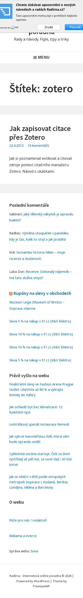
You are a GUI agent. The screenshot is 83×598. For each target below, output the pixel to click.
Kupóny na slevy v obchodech (42, 293)
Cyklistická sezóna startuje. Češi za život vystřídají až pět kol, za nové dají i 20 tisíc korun (40, 459)
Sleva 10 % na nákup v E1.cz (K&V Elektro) (41, 334)
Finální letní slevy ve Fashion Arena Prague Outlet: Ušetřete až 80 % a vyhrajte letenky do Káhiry (41, 389)
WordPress (42, 581)
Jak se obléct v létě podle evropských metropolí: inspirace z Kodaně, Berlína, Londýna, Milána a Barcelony (38, 482)
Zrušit (48, 27)
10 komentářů (38, 145)
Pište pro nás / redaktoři (28, 520)
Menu (44, 57)
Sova (34, 551)
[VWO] (15, 27)
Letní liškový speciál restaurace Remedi (39, 424)
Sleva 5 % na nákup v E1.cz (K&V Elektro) (40, 321)
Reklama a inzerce (23, 536)
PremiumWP (41, 586)
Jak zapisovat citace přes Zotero (40, 133)
